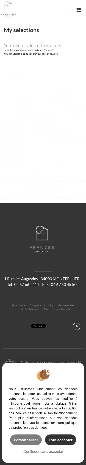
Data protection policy (41, 305)
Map (46, 309)
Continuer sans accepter (43, 451)
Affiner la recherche (67, 10)
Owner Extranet (62, 309)
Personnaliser (26, 439)
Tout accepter (60, 439)
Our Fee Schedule (29, 309)
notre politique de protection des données (43, 425)
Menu (79, 10)
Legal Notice (18, 305)
